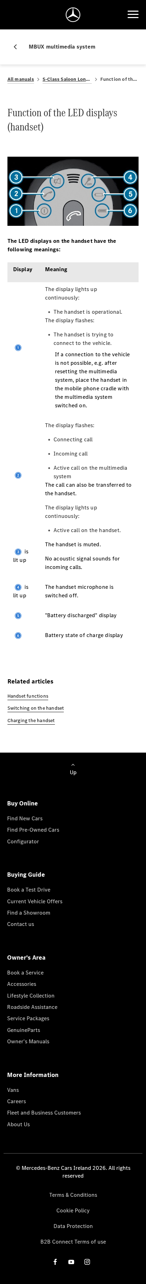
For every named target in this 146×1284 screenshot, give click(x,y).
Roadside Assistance (32, 1007)
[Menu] (133, 14)
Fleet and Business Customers (44, 1112)
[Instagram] (87, 1261)
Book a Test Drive (28, 889)
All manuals (20, 79)
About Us (18, 1124)
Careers (16, 1101)
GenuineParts (23, 1030)
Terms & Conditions (73, 1195)
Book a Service (25, 972)
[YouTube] (71, 1261)
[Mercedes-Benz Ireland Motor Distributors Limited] (73, 14)
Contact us (20, 924)
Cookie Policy (73, 1210)
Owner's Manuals (28, 1041)
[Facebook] (55, 1261)
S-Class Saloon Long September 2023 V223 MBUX (67, 79)
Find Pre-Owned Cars (33, 829)
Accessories (21, 984)
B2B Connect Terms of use (73, 1241)
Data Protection (73, 1226)
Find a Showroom (28, 912)
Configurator (23, 841)
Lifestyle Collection (31, 995)
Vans (13, 1090)
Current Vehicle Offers (34, 901)
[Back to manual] (18, 46)
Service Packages (28, 1018)
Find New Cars (25, 818)
